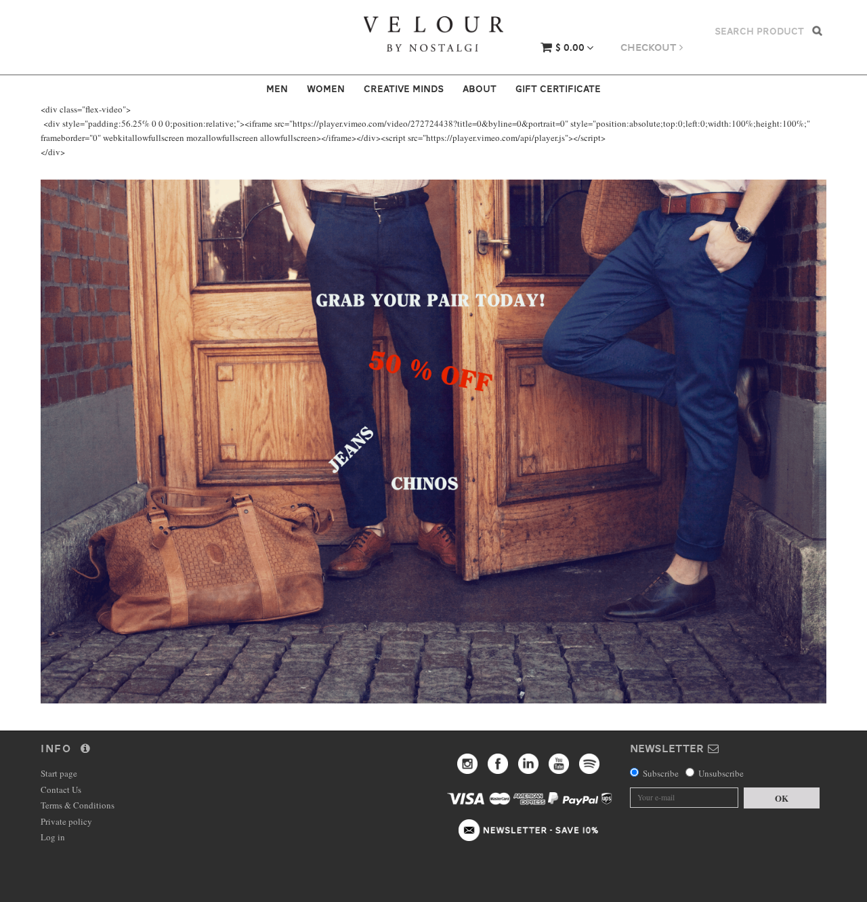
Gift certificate (558, 88)
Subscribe (661, 773)
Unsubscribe (721, 773)
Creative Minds (404, 88)
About (479, 88)
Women (326, 88)
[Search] (817, 30)
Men (277, 88)
